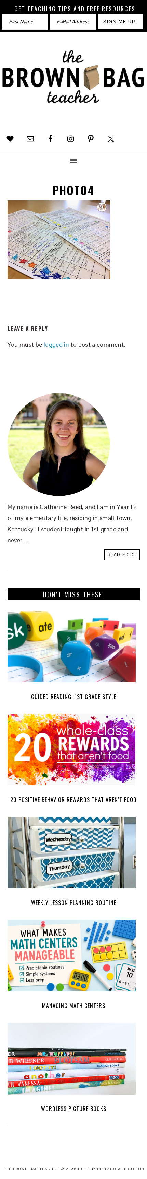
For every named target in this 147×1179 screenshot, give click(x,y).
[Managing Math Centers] (74, 957)
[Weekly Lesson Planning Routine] (74, 854)
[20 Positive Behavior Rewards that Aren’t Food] (74, 751)
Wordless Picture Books (73, 1108)
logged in (56, 344)
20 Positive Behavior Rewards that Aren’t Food (73, 799)
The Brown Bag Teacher (73, 82)
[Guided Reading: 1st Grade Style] (74, 648)
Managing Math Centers (73, 1005)
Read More (122, 554)
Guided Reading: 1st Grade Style (73, 696)
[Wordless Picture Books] (74, 1060)
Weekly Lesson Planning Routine (73, 902)
